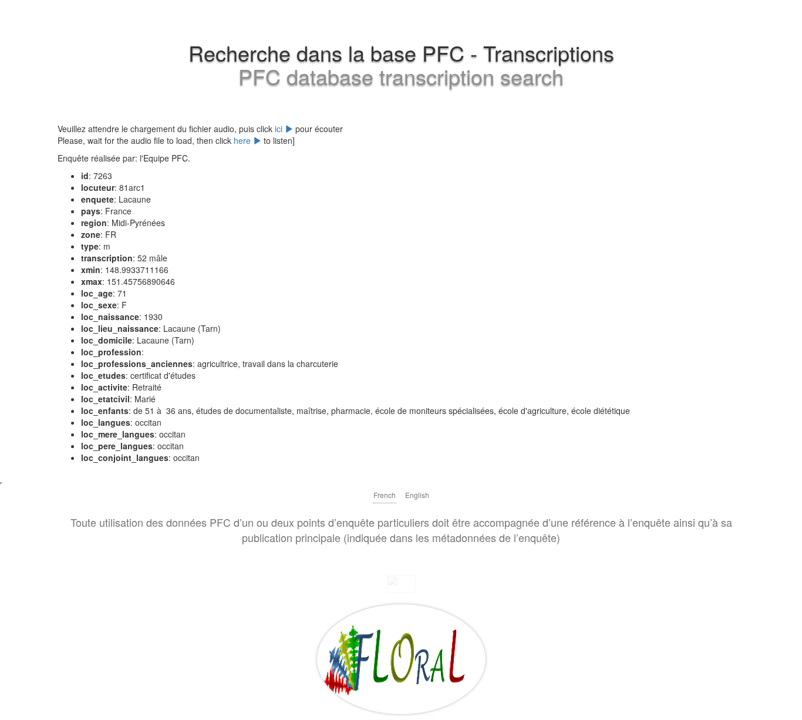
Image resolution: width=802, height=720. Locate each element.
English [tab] (417, 495)
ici (280, 128)
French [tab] (384, 495)
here (243, 140)
